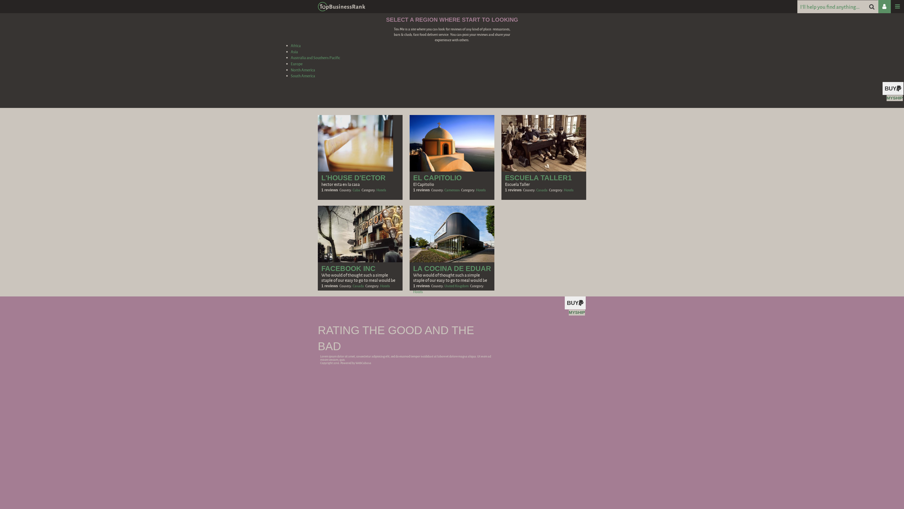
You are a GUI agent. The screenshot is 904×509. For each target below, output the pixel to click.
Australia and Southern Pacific (315, 57)
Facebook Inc (348, 268)
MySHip (895, 98)
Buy (890, 88)
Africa (296, 45)
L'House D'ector (353, 178)
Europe (297, 63)
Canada (542, 190)
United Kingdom (456, 285)
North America (303, 70)
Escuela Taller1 (538, 178)
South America (303, 75)
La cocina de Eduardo (457, 268)
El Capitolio (437, 178)
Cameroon (452, 190)
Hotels (381, 190)
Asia (294, 51)
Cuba (356, 190)
